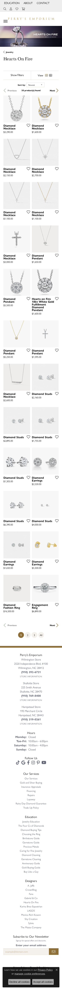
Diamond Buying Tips (31, 830)
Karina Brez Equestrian (31, 906)
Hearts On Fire (31, 902)
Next (52, 90)
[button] (11, 3)
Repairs (31, 795)
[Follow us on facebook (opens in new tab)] (28, 763)
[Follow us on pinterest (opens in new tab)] (38, 763)
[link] (42, 3)
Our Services (31, 778)
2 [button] (27, 635)
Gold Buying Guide (31, 867)
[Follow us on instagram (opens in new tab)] (33, 763)
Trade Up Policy (31, 807)
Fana (31, 894)
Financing (31, 791)
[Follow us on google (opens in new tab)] (23, 763)
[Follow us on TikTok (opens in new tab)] (18, 763)
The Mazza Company (31, 927)
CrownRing (31, 889)
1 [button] (22, 635)
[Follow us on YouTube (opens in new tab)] (44, 763)
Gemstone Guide (31, 842)
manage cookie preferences (29, 973)
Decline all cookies (19, 981)
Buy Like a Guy (31, 871)
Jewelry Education (31, 821)
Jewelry (9, 52)
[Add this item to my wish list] (27, 125)
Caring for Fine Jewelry (31, 850)
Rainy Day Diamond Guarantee (31, 803)
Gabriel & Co (31, 898)
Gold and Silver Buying (31, 782)
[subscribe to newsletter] (54, 951)
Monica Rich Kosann (31, 914)
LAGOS (31, 910)
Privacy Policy (45, 969)
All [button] (41, 635)
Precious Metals (31, 846)
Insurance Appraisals (31, 786)
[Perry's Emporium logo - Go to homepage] (31, 18)
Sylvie (31, 923)
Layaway (31, 799)
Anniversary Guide (31, 863)
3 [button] (34, 635)
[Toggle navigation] (5, 21)
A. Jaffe (31, 885)
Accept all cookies (43, 981)
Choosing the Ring (31, 834)
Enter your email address (31, 945)
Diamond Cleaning (31, 855)
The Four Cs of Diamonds (31, 825)
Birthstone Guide (31, 838)
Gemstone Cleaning (31, 859)
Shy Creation (31, 919)
